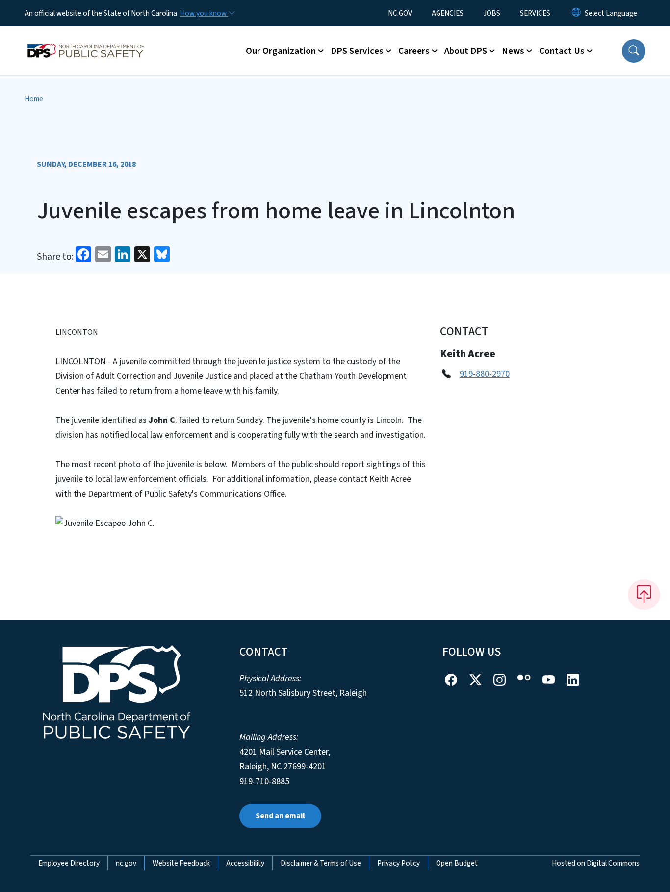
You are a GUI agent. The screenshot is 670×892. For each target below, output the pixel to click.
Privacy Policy (398, 863)
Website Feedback (181, 863)
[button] (633, 51)
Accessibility (245, 863)
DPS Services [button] (357, 51)
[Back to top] (644, 594)
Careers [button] (414, 51)
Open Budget (457, 863)
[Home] (86, 39)
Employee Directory (69, 863)
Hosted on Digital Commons (596, 863)
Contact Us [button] (562, 51)
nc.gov (126, 863)
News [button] (513, 51)
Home (34, 98)
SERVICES (535, 13)
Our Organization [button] (281, 51)
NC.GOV (400, 13)
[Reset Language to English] (576, 13)
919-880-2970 (485, 374)
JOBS (491, 13)
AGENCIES (448, 13)
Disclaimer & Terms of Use (321, 863)
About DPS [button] (465, 51)
